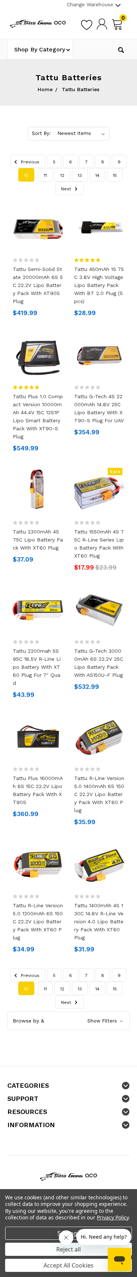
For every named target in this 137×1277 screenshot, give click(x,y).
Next (66, 188)
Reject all (68, 1249)
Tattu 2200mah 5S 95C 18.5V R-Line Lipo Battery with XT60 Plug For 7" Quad (37, 667)
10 (26, 175)
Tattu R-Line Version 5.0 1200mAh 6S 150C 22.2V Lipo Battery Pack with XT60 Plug (38, 921)
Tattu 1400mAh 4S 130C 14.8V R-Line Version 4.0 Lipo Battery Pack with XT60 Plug (98, 921)
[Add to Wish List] (86, 23)
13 (80, 175)
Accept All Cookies (68, 1265)
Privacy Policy (113, 1217)
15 (115, 175)
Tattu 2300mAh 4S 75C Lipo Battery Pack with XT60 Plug (38, 540)
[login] (102, 24)
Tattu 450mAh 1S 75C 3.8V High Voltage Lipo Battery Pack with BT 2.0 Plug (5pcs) (99, 285)
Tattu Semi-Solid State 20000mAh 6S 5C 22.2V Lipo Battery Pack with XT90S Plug (38, 285)
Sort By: (41, 133)
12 (62, 175)
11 (45, 175)
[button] (68, 1021)
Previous (29, 161)
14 (97, 175)
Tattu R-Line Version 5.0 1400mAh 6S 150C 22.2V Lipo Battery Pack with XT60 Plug (99, 794)
